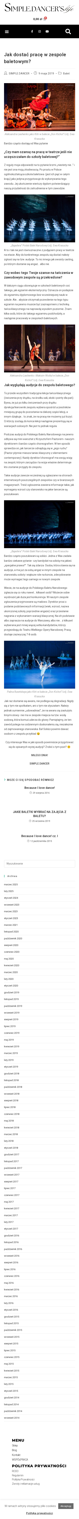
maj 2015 (9, 1363)
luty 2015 (8, 1384)
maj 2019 (9, 1039)
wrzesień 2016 (11, 1255)
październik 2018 (13, 1087)
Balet (66, 73)
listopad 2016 (11, 1242)
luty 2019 (8, 1060)
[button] (7, 31)
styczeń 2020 (11, 985)
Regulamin (18, 1475)
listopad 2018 (11, 1080)
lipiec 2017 (9, 1188)
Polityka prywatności (39, 1513)
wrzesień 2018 (11, 1093)
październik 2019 (13, 1006)
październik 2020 (13, 938)
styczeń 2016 (11, 1309)
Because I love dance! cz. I (39, 836)
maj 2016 (9, 1282)
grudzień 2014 (11, 1397)
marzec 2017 (11, 1215)
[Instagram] (39, 31)
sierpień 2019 (11, 1019)
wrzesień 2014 (11, 1417)
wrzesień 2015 (11, 1336)
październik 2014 (13, 1411)
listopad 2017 (11, 1161)
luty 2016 (8, 1303)
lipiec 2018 (9, 1107)
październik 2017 (13, 1168)
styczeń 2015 (11, 1390)
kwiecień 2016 (11, 1289)
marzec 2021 (11, 925)
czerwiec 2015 (11, 1357)
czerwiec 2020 (11, 951)
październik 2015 (13, 1330)
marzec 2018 (11, 1134)
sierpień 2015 (11, 1343)
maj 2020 (9, 958)
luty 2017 (8, 1222)
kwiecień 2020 (11, 965)
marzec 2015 (11, 1377)
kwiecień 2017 (11, 1208)
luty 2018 (8, 1141)
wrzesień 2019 (11, 1012)
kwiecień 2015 (11, 1370)
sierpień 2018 (11, 1100)
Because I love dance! (39, 788)
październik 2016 (13, 1249)
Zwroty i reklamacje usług (26, 1483)
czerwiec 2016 (11, 1276)
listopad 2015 (11, 1323)
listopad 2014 (11, 1404)
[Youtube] (47, 31)
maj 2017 (9, 1201)
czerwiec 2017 (11, 1195)
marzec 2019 (11, 1053)
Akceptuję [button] (65, 1506)
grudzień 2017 (11, 1154)
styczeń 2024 (11, 897)
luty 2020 (8, 979)
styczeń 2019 (11, 1066)
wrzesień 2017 (11, 1174)
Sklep (15, 1445)
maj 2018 (9, 1120)
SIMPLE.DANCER (19, 73)
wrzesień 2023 (11, 904)
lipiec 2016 (9, 1269)
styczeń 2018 (11, 1147)
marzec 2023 (11, 911)
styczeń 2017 (11, 1228)
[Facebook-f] (32, 31)
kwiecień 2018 (11, 1127)
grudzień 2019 (11, 992)
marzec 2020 (11, 972)
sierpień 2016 (11, 1262)
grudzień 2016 (11, 1235)
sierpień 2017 (11, 1181)
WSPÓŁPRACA (20, 1459)
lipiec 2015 (9, 1350)
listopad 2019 (11, 999)
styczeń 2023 (11, 918)
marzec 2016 (11, 1296)
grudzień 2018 (11, 1073)
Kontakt (16, 1454)
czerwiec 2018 (11, 1114)
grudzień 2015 (11, 1316)
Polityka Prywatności (23, 1479)
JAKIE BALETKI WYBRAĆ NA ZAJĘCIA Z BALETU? (39, 814)
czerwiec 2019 (11, 1033)
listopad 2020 (11, 931)
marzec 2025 (11, 884)
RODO (15, 1471)
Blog (14, 1450)
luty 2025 (8, 891)
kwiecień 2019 (11, 1046)
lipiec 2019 (9, 1026)
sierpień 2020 (11, 945)
